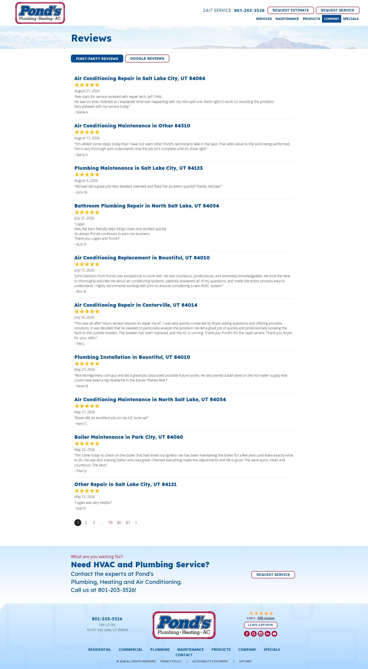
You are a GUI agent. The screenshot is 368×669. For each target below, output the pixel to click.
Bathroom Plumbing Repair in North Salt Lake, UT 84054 (146, 206)
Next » (136, 522)
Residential (99, 649)
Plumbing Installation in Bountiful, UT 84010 (132, 357)
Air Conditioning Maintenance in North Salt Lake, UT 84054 (150, 399)
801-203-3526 (249, 10)
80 (119, 522)
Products (311, 19)
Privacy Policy (170, 661)
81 (128, 522)
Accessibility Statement (210, 661)
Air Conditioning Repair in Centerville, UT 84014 (135, 305)
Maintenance (287, 19)
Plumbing (160, 649)
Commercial (131, 649)
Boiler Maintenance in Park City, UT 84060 (128, 437)
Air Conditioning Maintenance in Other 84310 (132, 126)
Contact (184, 655)
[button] (97, 58)
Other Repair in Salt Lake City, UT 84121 (125, 484)
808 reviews (266, 618)
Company (331, 19)
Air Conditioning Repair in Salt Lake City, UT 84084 (139, 78)
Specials (350, 19)
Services (264, 19)
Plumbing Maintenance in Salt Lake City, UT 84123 (138, 168)
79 (110, 522)
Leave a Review (260, 625)
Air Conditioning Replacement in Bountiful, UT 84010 (142, 258)
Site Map (245, 661)
